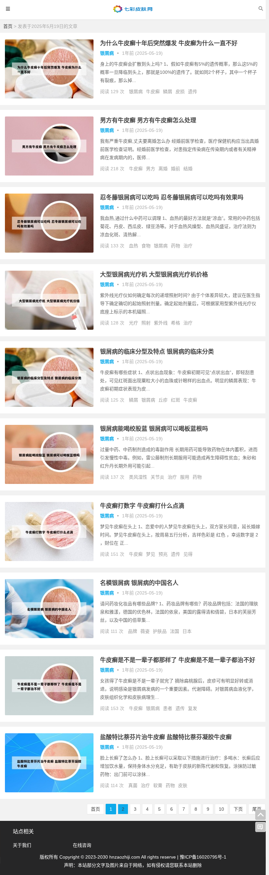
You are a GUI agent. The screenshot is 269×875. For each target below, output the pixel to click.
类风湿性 (138, 477)
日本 (187, 631)
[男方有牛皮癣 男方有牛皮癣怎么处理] (49, 174)
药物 (175, 245)
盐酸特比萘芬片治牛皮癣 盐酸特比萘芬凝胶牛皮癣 (166, 737)
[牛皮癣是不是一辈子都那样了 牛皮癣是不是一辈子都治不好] (49, 713)
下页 (238, 809)
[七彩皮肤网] (133, 12)
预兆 (163, 554)
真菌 (132, 785)
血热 (133, 245)
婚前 (175, 168)
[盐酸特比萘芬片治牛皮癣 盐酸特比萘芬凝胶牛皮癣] (49, 790)
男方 (150, 168)
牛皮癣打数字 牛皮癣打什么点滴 (142, 506)
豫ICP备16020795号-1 (203, 857)
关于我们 (22, 845)
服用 (184, 477)
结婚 (188, 168)
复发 (192, 708)
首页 (7, 26)
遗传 (192, 91)
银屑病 (107, 53)
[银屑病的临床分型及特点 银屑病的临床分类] (49, 405)
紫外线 (161, 322)
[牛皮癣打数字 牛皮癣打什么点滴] (49, 559)
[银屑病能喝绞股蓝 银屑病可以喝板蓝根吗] (49, 482)
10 (221, 809)
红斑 (175, 400)
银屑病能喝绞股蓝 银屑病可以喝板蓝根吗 (154, 429)
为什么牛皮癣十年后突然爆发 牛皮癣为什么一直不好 (169, 43)
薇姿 (145, 631)
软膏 (157, 785)
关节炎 (157, 477)
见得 (188, 554)
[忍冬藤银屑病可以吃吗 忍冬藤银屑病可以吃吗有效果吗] (49, 251)
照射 (146, 322)
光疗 (133, 322)
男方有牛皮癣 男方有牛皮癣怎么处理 (148, 120)
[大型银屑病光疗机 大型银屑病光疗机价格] (49, 328)
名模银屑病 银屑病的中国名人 (139, 583)
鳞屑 (167, 91)
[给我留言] (260, 827)
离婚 (163, 168)
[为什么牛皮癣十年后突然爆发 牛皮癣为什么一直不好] (49, 96)
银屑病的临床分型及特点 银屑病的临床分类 (157, 351)
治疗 (188, 245)
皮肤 (182, 785)
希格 (175, 322)
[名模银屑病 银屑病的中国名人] (49, 636)
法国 (174, 631)
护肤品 (160, 631)
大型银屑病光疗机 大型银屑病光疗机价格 (154, 274)
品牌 (132, 631)
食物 (146, 245)
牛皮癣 (153, 91)
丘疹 (163, 400)
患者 (167, 708)
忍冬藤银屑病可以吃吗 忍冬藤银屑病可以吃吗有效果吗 (171, 197)
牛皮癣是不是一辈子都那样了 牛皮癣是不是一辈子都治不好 (177, 660)
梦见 (150, 554)
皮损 (180, 91)
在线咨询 (82, 845)
